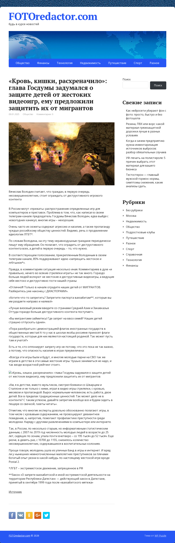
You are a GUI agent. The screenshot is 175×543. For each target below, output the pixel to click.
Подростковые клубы (140, 232)
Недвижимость (90, 63)
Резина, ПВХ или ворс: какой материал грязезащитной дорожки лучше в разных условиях (145, 129)
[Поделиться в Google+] (37, 515)
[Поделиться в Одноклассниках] (29, 515)
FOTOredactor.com (53, 16)
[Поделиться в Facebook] (12, 515)
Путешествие (117, 63)
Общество (23, 63)
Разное (154, 63)
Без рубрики (134, 210)
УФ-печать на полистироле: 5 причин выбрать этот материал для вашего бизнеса (145, 163)
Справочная (134, 254)
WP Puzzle (160, 535)
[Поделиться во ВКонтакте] (20, 515)
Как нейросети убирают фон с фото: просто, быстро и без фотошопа (146, 114)
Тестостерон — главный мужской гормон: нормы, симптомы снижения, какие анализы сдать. (144, 180)
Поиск (127, 79)
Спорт (138, 63)
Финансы (43, 63)
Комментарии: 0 (45, 114)
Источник (15, 492)
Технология (64, 63)
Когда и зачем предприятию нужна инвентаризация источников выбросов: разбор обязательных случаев (146, 146)
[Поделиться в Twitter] (46, 515)
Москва (131, 216)
